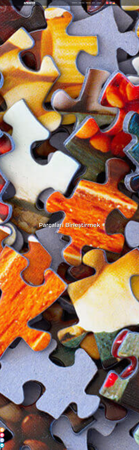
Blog (93, 2)
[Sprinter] (29, 3)
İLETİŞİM (99, 2)
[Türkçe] (107, 2)
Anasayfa (74, 2)
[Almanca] (113, 2)
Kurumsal (82, 2)
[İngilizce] (110, 2)
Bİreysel (88, 2)
